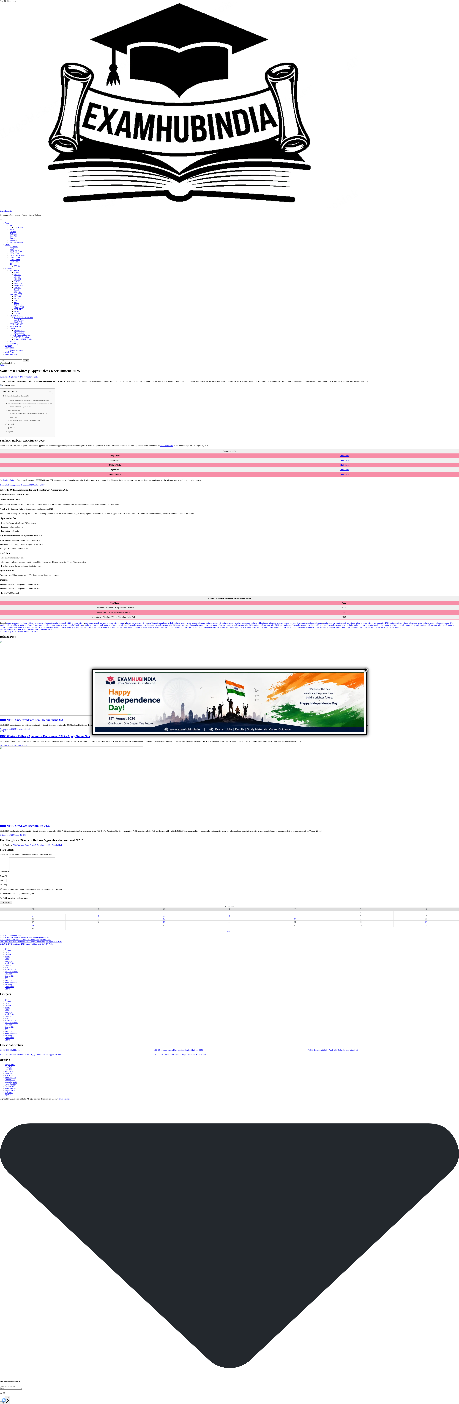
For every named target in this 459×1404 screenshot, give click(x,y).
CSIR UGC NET (16, 316)
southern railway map (265, 627)
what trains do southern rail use (371, 627)
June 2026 (9, 1069)
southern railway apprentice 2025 (240, 625)
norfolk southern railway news (179, 623)
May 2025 (9, 1093)
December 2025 (11, 1082)
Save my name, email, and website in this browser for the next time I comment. (32, 889)
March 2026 (9, 1075)
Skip (2, 1403)
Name (3, 876)
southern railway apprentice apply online (368, 625)
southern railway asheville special (187, 627)
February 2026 (10, 1078)
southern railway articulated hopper (161, 627)
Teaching (8, 268)
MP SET (17, 292)
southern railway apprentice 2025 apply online (271, 625)
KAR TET (18, 309)
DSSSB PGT (19, 331)
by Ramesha (4, 377)
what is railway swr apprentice (347, 627)
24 (33, 925)
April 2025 (9, 1095)
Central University (16, 350)
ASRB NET (19, 320)
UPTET (17, 311)
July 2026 (8, 1067)
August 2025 (10, 1090)
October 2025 (10, 1086)
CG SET (17, 279)
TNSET (17, 281)
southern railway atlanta (210, 627)
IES (11, 264)
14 (295, 919)
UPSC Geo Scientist (17, 255)
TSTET (17, 313)
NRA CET (14, 341)
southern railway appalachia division (69, 625)
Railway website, (166, 446)
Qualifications (12, 428)
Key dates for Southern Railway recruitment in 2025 (25, 420)
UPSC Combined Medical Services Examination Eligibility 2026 (24, 937)
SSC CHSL (18, 227)
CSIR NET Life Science (23, 318)
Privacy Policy (10, 969)
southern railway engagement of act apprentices (238, 627)
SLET (16, 290)
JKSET (17, 277)
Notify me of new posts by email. (15, 898)
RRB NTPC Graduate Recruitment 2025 (25, 825)
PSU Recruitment (16, 242)
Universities (9, 348)
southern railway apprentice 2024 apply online (168, 625)
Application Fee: (13, 417)
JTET (16, 300)
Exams (7, 223)
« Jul (228, 931)
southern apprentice (242, 623)
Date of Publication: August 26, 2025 (20, 407)
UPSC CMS (14, 262)
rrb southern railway (226, 623)
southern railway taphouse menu (306, 627)
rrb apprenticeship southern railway (205, 623)
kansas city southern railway (136, 623)
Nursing (8, 965)
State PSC (13, 236)
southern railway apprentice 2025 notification (306, 625)
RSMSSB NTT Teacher (23, 339)
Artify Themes (64, 1099)
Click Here (344, 465)
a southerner (38, 623)
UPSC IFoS (14, 253)
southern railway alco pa (29, 625)
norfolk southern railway (157, 623)
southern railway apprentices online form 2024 (84, 627)
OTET (16, 303)
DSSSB (13, 328)
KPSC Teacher (15, 326)
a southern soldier (26, 623)
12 (164, 919)
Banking (13, 238)
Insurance (13, 240)
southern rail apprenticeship (311, 623)
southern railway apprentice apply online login (402, 625)
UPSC (7, 245)
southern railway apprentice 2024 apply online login (207, 625)
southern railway (329, 623)
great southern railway (93, 623)
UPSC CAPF (15, 257)
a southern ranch (12, 623)
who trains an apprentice (393, 627)
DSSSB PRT (19, 333)
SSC (11, 225)
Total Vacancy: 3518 (14, 410)
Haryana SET (19, 285)
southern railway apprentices (55, 627)
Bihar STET (19, 283)
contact (7, 952)
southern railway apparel (93, 625)
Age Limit (11, 424)
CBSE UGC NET (16, 324)
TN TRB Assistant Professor (20, 335)
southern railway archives (137, 627)
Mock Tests (9, 352)
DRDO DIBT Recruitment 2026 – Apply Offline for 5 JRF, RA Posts (26, 944)
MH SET (17, 275)
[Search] (0, 358)
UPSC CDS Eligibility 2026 (10, 935)
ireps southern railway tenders (114, 623)
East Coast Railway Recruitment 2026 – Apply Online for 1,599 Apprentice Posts (31, 942)
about (7, 948)
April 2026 (9, 1073)
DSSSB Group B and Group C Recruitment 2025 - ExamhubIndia (38, 845)
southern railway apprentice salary (30, 627)
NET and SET (15, 270)
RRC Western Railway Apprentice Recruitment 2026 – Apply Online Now (45, 736)
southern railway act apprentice (348, 623)
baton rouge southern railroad (55, 623)
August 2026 (10, 1065)
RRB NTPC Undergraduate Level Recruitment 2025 (32, 719)
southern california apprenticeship (263, 623)
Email (3, 880)
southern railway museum (283, 627)
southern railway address (9, 625)
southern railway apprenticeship (115, 627)
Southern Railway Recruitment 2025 (17, 396)
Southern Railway (9, 480)
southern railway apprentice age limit (338, 625)
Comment (4, 872)
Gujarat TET (19, 307)
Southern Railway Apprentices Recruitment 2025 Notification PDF (31, 400)
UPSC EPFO (15, 260)
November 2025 (11, 1084)
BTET (16, 298)
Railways (13, 234)
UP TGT (17, 296)
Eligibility (8, 346)
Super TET (18, 305)
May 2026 (9, 1071)
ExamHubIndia (6, 211)
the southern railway (327, 627)
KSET (16, 273)
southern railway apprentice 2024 (137, 625)
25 (98, 925)
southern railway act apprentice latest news (406, 623)
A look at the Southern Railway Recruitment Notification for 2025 (28, 413)
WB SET (17, 288)
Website (3, 885)
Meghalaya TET (16, 294)
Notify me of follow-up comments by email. (19, 894)
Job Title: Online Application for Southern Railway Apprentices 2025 (30, 404)
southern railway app (47, 625)
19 (164, 922)
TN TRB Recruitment (22, 337)
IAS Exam (14, 247)
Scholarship (14, 343)
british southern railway (75, 623)
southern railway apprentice (114, 625)
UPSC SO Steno (16, 251)
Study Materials (11, 354)
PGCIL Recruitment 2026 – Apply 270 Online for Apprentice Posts (25, 940)
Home (7, 959)
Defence (13, 232)
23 (426, 922)
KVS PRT (18, 322)
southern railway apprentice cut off (434, 625)
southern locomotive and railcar (289, 623)
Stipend (10, 432)
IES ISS (17, 266)
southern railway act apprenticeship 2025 (438, 623)
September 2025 (11, 1088)
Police (12, 230)
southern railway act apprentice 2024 (375, 623)
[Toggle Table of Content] (49, 392)
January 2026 (10, 1080)
